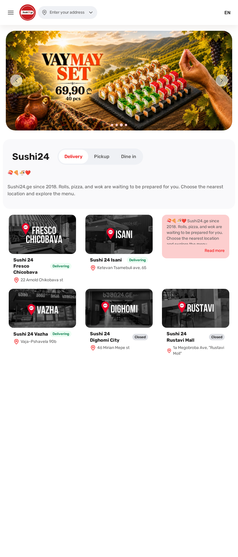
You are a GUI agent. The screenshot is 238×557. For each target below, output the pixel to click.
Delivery (73, 156)
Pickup (101, 156)
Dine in (128, 156)
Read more (215, 250)
